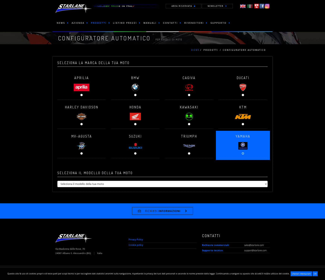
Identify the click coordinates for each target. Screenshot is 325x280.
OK (315, 273)
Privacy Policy (136, 239)
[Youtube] (256, 6)
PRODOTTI (98, 23)
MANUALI (150, 23)
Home (195, 50)
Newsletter (215, 6)
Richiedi (162, 211)
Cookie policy (136, 245)
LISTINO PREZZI (125, 23)
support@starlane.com (255, 250)
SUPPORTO (218, 23)
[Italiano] (250, 6)
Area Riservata (182, 6)
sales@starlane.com (254, 245)
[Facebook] (262, 6)
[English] (242, 6)
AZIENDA (78, 23)
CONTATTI (170, 23)
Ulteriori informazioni (301, 273)
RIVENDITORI (194, 23)
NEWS (61, 23)
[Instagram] (267, 6)
